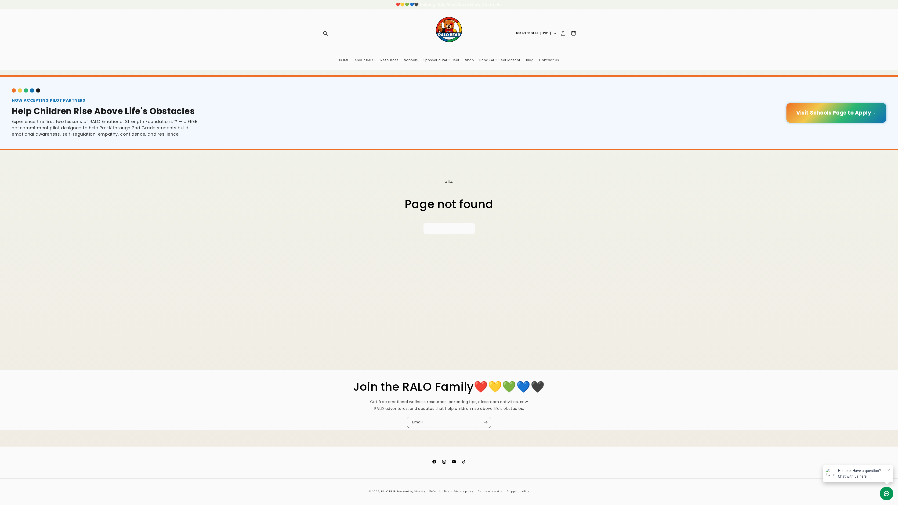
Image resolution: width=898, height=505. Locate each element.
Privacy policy (464, 491)
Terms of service (490, 491)
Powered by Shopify (411, 491)
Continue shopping (449, 228)
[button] (325, 33)
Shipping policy (518, 491)
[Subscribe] (486, 422)
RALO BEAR (388, 491)
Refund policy (439, 491)
